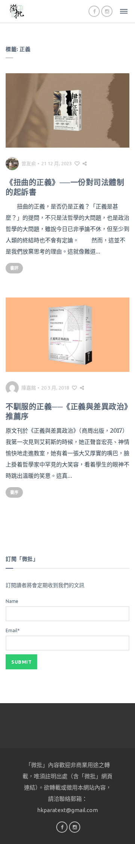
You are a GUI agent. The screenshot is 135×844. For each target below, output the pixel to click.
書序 (14, 492)
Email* (13, 630)
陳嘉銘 (28, 387)
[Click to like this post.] (77, 163)
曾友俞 (28, 163)
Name (12, 601)
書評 (14, 268)
